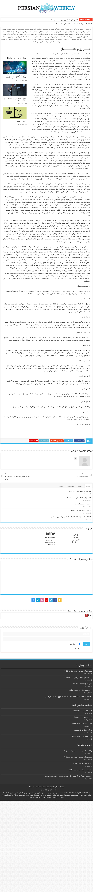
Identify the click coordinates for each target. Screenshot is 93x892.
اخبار (83, 24)
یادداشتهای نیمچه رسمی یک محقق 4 (79, 497)
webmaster (84, 54)
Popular (79, 486)
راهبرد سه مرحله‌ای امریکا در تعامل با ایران (17, 476)
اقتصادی (72, 24)
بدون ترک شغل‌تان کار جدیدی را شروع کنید (15, 99)
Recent (88, 486)
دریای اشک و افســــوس (82, 730)
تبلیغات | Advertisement (83, 504)
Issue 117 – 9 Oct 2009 (83, 717)
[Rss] (60, 600)
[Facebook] (55, 600)
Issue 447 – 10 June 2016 (82, 736)
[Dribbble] (42, 600)
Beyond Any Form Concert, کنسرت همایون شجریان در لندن (71, 517)
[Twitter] (51, 600)
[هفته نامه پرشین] (46, 7)
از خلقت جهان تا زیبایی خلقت (81, 510)
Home (88, 24)
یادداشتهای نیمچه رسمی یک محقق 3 (79, 491)
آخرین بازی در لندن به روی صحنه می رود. (64, 20)
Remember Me (73, 644)
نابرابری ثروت (22, 121)
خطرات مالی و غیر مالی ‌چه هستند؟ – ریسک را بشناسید (16, 76)
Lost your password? (82, 649)
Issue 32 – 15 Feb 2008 (82, 710)
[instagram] (33, 600)
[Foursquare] (38, 600)
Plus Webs (42, 787)
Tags (61, 486)
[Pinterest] (46, 600)
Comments (70, 486)
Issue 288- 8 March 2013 (82, 723)
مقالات (79, 24)
